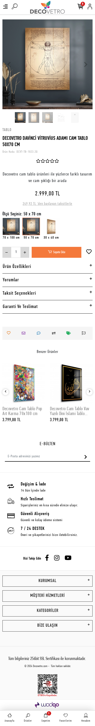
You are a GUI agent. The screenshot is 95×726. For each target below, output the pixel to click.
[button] (9, 64)
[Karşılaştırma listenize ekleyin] (55, 333)
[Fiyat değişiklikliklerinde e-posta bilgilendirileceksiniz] (70, 333)
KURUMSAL (47, 581)
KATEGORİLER (47, 611)
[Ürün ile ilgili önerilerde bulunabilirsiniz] (85, 333)
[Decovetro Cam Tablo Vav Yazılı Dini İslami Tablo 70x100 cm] (71, 383)
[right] (90, 392)
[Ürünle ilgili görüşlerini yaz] (40, 333)
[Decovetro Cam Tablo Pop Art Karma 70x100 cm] (23, 383)
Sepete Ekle (59, 252)
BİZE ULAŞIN (47, 625)
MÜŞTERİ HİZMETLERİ (47, 595)
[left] (5, 392)
